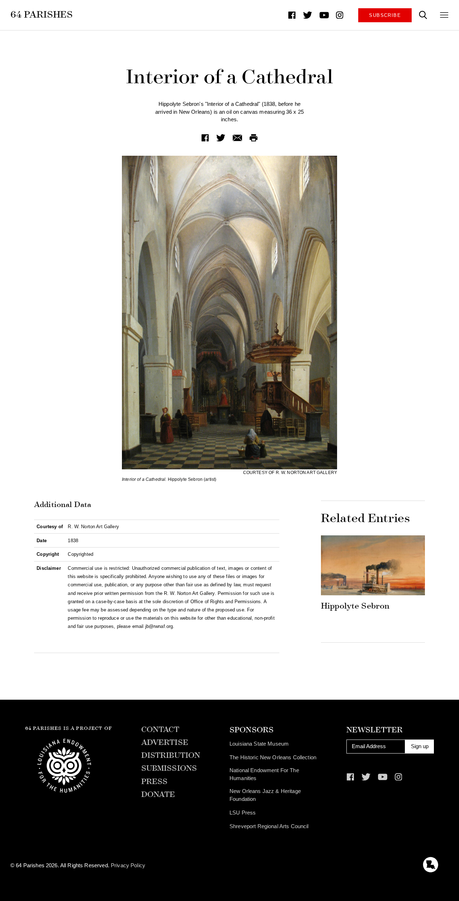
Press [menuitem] (154, 782)
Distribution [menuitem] (170, 756)
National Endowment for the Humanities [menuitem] (264, 774)
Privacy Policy (128, 865)
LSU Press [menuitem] (243, 813)
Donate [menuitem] (158, 795)
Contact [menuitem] (160, 730)
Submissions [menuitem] (169, 769)
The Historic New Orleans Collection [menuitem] (273, 757)
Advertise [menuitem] (164, 743)
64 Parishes (41, 14)
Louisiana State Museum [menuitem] (259, 744)
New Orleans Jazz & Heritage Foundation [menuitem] (265, 795)
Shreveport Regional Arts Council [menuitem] (269, 826)
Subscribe (385, 15)
